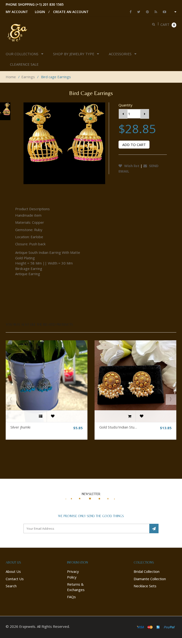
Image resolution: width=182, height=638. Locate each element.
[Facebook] (129, 11)
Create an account (71, 11)
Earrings (28, 76)
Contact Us (15, 578)
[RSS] (154, 11)
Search (11, 585)
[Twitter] (137, 11)
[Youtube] (163, 11)
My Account (17, 11)
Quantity (125, 105)
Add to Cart (134, 144)
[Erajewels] (17, 32)
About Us (13, 571)
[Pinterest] (146, 11)
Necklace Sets (145, 585)
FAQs (71, 596)
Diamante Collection (150, 578)
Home (11, 76)
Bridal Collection (146, 571)
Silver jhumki (20, 427)
